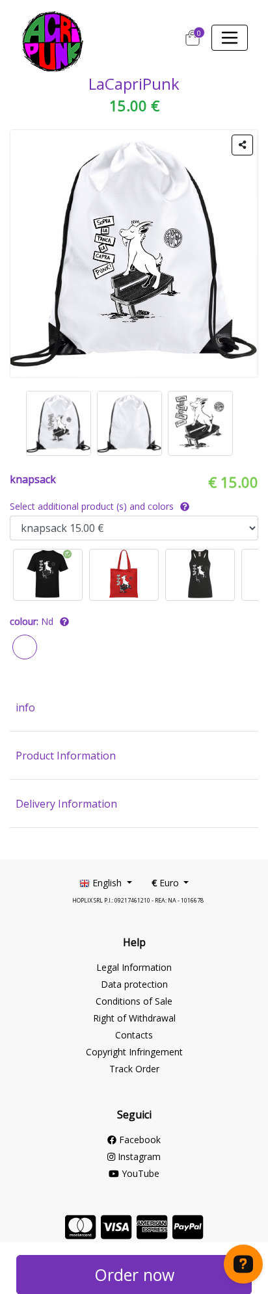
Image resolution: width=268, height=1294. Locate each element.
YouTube (139, 1173)
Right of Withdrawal (134, 1018)
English (107, 883)
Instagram (138, 1156)
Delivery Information (66, 804)
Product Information (66, 755)
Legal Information (134, 967)
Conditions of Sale (134, 1001)
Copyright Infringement (134, 1052)
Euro (166, 883)
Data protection (134, 984)
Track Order (134, 1069)
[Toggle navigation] (229, 38)
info (25, 707)
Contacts (134, 1035)
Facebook (138, 1139)
